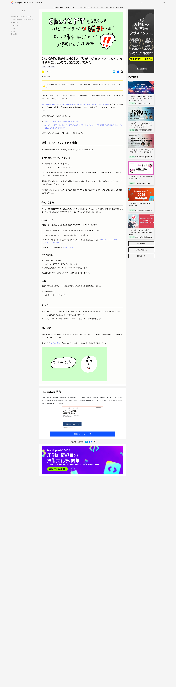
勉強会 (112, 7)
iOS (44, 67)
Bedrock (73, 7)
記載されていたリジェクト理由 (21, 17)
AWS (61, 7)
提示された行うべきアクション (23, 19)
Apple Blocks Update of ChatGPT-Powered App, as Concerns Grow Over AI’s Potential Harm (75, 104)
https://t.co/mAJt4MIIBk (109, 240)
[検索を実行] (142, 2)
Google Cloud (82, 7)
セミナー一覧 (141, 243)
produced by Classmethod (33, 2)
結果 (14, 28)
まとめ (13, 31)
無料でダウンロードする (82, 434)
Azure (90, 7)
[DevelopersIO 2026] (82, 460)
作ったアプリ (17, 25)
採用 (121, 7)
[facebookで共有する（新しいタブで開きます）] (118, 72)
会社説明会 (104, 7)
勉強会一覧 (141, 256)
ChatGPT (51, 67)
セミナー (97, 7)
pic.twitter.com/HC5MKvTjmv (53, 243)
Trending (56, 7)
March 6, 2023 (68, 247)
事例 (117, 7)
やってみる (14, 22)
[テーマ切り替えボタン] (164, 2)
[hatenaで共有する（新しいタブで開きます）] (114, 72)
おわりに (14, 34)
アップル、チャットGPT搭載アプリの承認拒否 (62, 121)
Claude (67, 7)
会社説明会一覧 (141, 249)
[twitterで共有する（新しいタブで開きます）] (122, 72)
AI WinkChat (55, 343)
